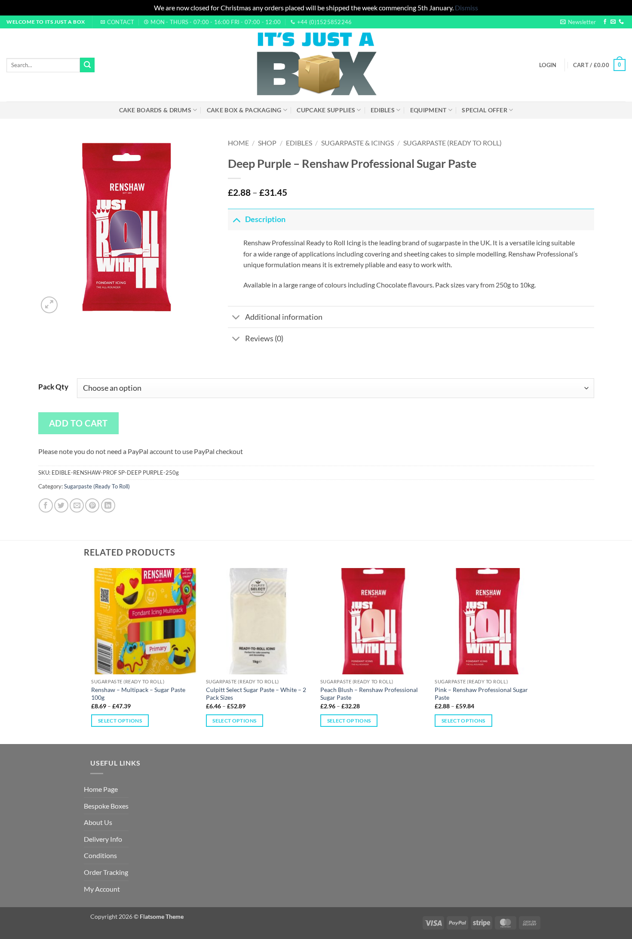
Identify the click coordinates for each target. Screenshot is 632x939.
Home (238, 143)
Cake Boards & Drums (155, 110)
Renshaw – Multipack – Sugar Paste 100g (138, 693)
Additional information (283, 316)
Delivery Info (103, 839)
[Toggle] (236, 219)
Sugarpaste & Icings (357, 143)
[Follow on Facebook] (604, 22)
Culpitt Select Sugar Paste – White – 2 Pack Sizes (256, 693)
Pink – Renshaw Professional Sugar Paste (481, 693)
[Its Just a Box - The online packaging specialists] (316, 65)
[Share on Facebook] (46, 505)
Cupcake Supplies (326, 110)
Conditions (100, 855)
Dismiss (466, 7)
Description (265, 219)
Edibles (383, 110)
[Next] (540, 655)
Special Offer (484, 110)
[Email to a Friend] (77, 505)
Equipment (428, 110)
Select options (120, 720)
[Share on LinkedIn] (108, 505)
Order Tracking (106, 872)
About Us (98, 822)
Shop (267, 143)
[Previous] (92, 655)
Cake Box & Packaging (244, 110)
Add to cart (78, 423)
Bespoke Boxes (106, 806)
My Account (102, 889)
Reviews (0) (264, 338)
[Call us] (621, 22)
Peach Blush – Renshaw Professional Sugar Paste (369, 693)
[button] (578, 22)
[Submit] (87, 65)
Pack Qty (53, 387)
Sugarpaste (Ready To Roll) (452, 143)
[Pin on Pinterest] (92, 505)
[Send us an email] (613, 22)
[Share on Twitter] (61, 505)
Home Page (101, 789)
